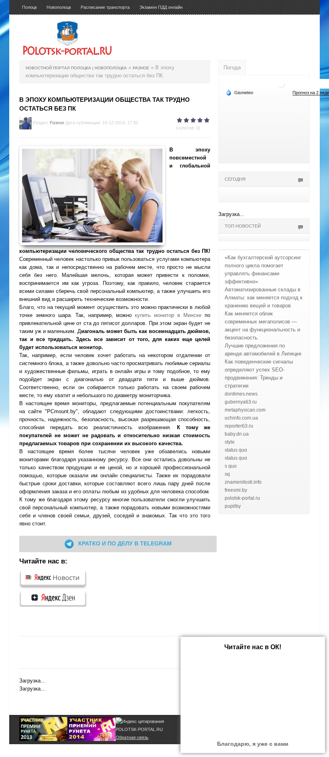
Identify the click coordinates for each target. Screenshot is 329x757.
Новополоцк (59, 7)
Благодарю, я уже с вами (252, 744)
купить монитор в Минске (168, 315)
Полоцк (29, 7)
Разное (57, 122)
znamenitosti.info (243, 482)
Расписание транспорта (105, 7)
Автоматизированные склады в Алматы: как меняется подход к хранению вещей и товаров (264, 298)
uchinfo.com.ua (241, 418)
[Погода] (239, 92)
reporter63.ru (239, 426)
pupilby (233, 506)
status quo (236, 450)
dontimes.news (241, 394)
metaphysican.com (245, 410)
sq (227, 474)
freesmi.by (236, 490)
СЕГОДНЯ (235, 179)
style (230, 442)
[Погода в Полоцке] (281, 83)
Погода (232, 68)
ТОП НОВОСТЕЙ (243, 226)
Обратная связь (132, 737)
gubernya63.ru (241, 402)
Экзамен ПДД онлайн (161, 7)
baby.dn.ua (237, 434)
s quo (231, 466)
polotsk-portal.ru (242, 498)
